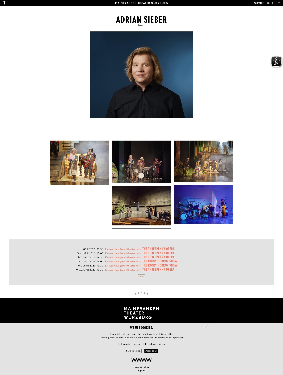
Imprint (141, 370)
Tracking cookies (156, 344)
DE (268, 3)
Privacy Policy (141, 366)
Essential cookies (130, 344)
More (141, 276)
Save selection (133, 350)
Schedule (259, 3)
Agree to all (151, 350)
